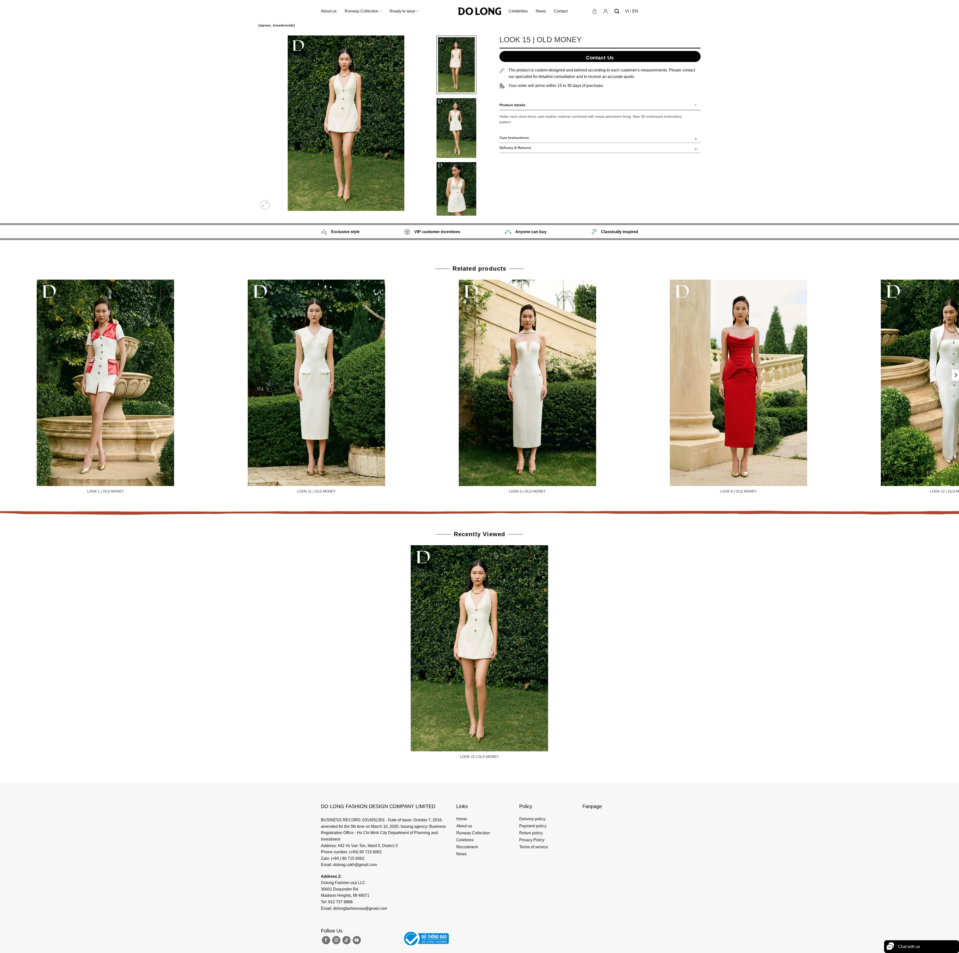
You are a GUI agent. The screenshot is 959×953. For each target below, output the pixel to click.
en (635, 11)
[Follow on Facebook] (326, 940)
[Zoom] (265, 205)
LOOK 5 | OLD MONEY (527, 491)
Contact (561, 11)
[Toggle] (695, 106)
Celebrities (518, 11)
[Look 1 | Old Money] (105, 383)
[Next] (423, 123)
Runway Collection (361, 11)
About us (329, 11)
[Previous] (268, 123)
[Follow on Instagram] (336, 940)
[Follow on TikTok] (346, 940)
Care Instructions (514, 138)
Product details (512, 105)
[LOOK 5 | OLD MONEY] (527, 383)
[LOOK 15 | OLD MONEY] (479, 648)
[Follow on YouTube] (357, 940)
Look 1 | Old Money (105, 491)
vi (627, 11)
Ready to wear (402, 11)
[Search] (616, 11)
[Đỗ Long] (479, 11)
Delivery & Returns (515, 148)
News (541, 11)
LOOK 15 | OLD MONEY (479, 757)
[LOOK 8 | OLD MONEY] (738, 383)
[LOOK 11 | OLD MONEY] (317, 383)
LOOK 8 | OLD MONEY (738, 491)
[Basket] (594, 11)
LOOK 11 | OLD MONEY (316, 491)
